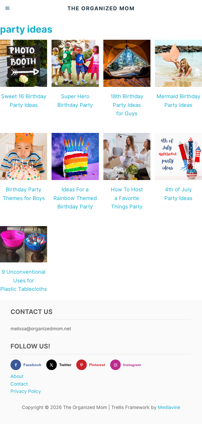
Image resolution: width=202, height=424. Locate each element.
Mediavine (169, 407)
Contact (19, 384)
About (17, 376)
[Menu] (8, 8)
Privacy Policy (26, 391)
